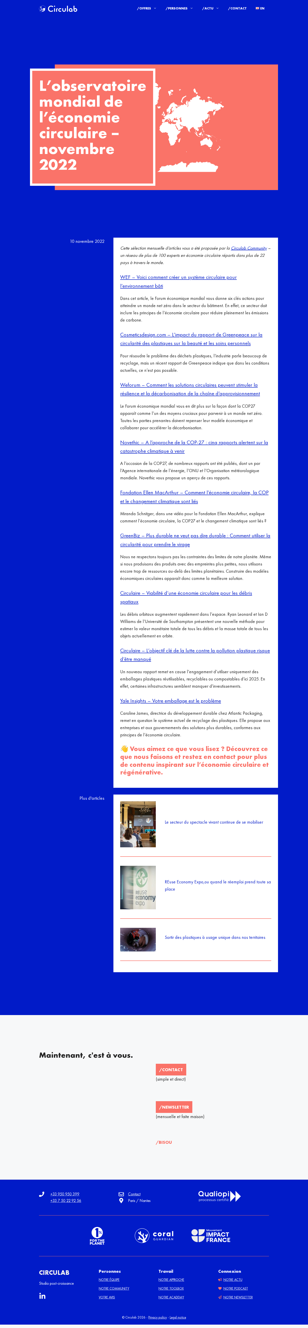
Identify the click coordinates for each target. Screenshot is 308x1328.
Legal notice (178, 1317)
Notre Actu (232, 1279)
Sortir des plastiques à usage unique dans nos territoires (215, 937)
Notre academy (171, 1297)
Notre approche (171, 1279)
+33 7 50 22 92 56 (65, 1200)
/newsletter (174, 1107)
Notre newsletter (238, 1297)
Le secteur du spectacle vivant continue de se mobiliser (214, 822)
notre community (114, 1288)
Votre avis (107, 1297)
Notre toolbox (171, 1288)
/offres (144, 8)
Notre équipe (109, 1279)
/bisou (164, 1142)
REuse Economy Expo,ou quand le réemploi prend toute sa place (218, 885)
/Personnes (177, 8)
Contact (134, 1194)
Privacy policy (157, 1317)
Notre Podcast (235, 1288)
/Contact (237, 8)
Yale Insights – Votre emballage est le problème (170, 700)
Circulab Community (249, 248)
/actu (208, 8)
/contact (171, 1070)
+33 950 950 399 (64, 1194)
